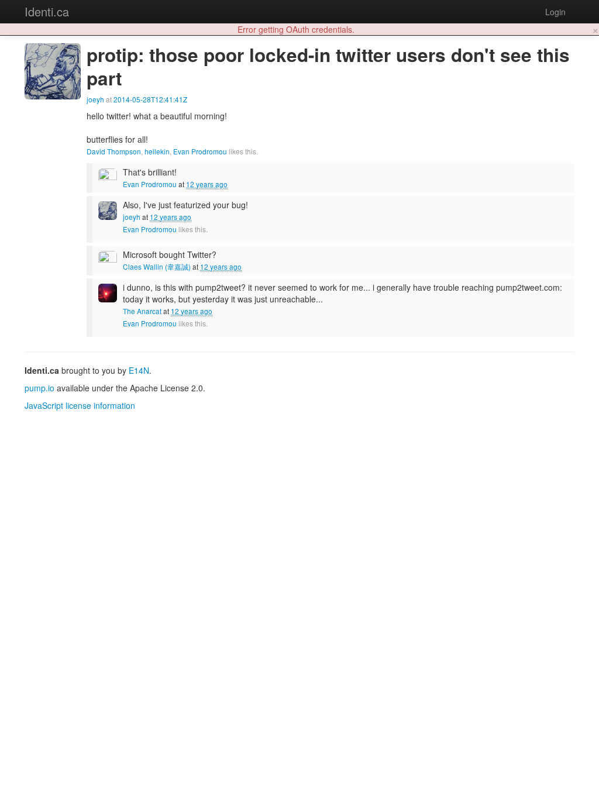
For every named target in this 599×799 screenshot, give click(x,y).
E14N (139, 370)
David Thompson (114, 151)
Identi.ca (47, 11)
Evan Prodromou (200, 151)
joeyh (95, 99)
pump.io (39, 388)
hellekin (157, 151)
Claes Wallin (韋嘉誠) (157, 266)
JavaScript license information (80, 405)
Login (555, 12)
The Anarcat (142, 311)
